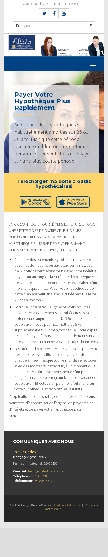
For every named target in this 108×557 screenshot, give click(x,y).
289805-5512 (43, 480)
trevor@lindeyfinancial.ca (45, 471)
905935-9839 (41, 476)
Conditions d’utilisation (67, 505)
